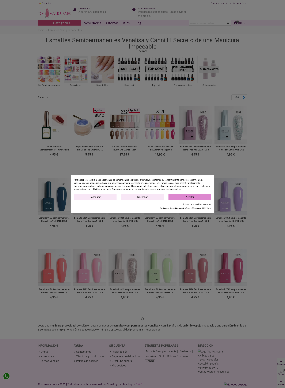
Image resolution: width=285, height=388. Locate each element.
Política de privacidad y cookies (197, 204)
